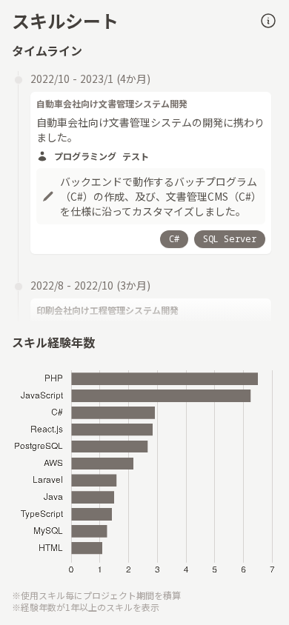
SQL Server (229, 239)
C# (174, 239)
